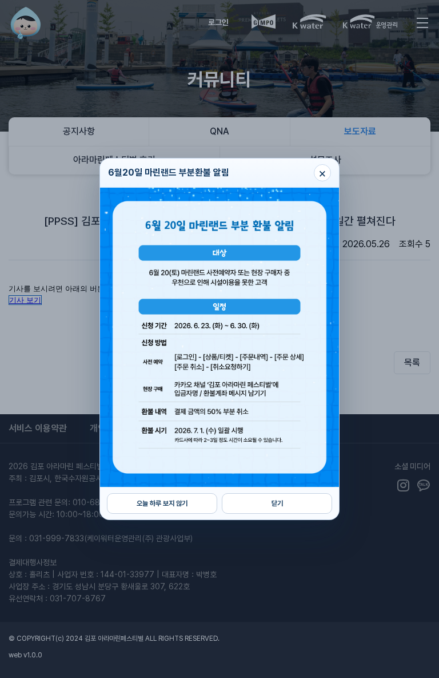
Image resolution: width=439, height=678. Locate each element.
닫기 (277, 503)
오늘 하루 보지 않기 (162, 503)
